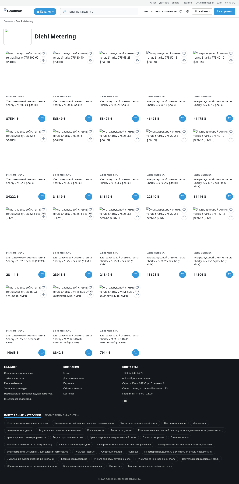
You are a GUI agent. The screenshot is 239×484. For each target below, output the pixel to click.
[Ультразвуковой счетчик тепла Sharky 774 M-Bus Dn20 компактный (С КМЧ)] (73, 305)
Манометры (199, 423)
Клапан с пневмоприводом (74, 444)
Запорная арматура (15, 388)
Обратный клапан (111, 451)
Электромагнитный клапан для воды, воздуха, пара (84, 423)
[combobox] (101, 11)
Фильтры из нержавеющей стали (156, 459)
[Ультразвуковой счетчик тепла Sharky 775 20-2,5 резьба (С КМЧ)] (166, 227)
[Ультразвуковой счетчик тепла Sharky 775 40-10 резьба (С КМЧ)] (213, 149)
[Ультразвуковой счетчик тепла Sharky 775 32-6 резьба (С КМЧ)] (26, 227)
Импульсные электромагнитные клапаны (30, 459)
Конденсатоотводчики (19, 430)
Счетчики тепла (180, 437)
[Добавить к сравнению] (43, 60)
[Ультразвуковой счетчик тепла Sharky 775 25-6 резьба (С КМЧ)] (73, 227)
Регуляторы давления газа (68, 437)
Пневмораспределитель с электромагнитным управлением (178, 451)
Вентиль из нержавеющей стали (200, 459)
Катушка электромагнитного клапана (59, 430)
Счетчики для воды (175, 423)
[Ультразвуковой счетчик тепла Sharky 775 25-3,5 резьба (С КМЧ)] (119, 227)
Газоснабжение (13, 383)
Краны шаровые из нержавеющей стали (113, 437)
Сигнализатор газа (153, 437)
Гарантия (187, 2)
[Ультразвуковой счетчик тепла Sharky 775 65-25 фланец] (119, 71)
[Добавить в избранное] (43, 53)
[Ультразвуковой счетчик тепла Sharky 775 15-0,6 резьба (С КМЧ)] (26, 305)
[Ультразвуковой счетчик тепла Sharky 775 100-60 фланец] (26, 71)
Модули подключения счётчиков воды (150, 466)
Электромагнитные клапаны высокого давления (185, 444)
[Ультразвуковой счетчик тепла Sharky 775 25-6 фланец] (73, 149)
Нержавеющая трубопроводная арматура (28, 393)
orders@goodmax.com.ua (136, 378)
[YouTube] (125, 401)
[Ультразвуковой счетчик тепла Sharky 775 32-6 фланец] (26, 149)
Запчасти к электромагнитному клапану (29, 444)
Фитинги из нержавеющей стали (138, 423)
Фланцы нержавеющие (74, 459)
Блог (219, 2)
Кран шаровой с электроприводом (26, 437)
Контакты (230, 2)
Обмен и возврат (205, 2)
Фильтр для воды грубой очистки (112, 459)
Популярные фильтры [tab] (62, 415)
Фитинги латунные (121, 430)
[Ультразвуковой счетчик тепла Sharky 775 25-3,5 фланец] (119, 149)
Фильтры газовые (85, 451)
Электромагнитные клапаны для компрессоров (124, 444)
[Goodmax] (17, 11)
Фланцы (133, 451)
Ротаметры (115, 466)
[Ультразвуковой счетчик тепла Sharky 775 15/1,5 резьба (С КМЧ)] (213, 227)
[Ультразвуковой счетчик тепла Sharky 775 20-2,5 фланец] (166, 149)
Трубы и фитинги (14, 378)
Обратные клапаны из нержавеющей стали (32, 466)
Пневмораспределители (18, 398)
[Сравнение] (187, 11)
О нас (153, 2)
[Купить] (41, 118)
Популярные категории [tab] (22, 415)
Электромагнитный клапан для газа (27, 423)
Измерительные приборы (18, 373)
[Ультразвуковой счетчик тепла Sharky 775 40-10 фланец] (213, 71)
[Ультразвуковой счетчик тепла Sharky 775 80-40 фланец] (73, 71)
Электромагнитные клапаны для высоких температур (37, 451)
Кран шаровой (95, 430)
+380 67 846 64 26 (166, 11)
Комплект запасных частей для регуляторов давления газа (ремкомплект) (180, 430)
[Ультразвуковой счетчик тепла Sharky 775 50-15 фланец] (166, 71)
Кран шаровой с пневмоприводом (82, 466)
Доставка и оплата (169, 2)
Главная (8, 21)
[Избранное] (181, 12)
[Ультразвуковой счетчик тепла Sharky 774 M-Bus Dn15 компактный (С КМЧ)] (119, 305)
